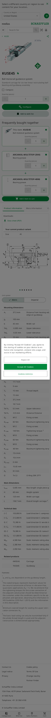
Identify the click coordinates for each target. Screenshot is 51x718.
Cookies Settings (25, 374)
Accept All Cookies (25, 367)
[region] (25, 359)
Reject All (25, 360)
